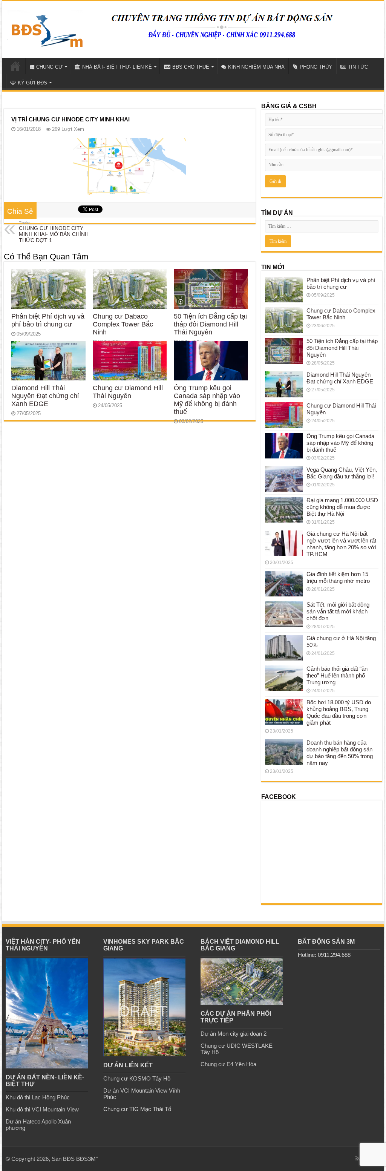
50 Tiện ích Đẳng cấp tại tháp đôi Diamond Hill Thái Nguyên (210, 324)
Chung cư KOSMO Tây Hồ (136, 1078)
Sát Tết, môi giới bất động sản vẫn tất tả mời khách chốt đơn (337, 611)
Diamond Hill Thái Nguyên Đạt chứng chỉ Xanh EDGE (45, 396)
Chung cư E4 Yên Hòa (228, 1064)
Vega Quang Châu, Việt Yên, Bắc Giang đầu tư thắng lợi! (341, 473)
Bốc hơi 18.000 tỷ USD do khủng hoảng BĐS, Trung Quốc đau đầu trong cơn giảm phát (338, 712)
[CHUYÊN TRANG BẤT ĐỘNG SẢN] (45, 28)
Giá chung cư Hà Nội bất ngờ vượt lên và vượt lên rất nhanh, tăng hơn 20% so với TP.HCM (341, 543)
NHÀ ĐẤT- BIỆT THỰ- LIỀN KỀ (117, 67)
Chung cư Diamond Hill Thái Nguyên (128, 392)
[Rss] (357, 1158)
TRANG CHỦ (15, 66)
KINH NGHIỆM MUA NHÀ (256, 67)
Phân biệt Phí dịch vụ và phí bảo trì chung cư (47, 320)
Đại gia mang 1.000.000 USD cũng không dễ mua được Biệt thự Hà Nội (342, 507)
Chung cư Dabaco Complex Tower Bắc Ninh (123, 324)
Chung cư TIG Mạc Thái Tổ (137, 1109)
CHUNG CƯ (49, 67)
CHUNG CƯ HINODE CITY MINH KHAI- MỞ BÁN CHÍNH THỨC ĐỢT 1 (54, 232)
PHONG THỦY (316, 67)
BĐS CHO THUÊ (190, 67)
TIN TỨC (358, 67)
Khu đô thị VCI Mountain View (42, 1109)
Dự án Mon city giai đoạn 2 (234, 1033)
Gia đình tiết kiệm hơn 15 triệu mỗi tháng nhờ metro (338, 577)
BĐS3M (86, 1159)
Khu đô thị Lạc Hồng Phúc (38, 1097)
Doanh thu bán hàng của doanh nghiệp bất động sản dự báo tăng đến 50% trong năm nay (339, 752)
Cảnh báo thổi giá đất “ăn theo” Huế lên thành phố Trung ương (337, 675)
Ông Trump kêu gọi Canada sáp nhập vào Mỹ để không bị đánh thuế (207, 399)
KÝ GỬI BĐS (32, 83)
